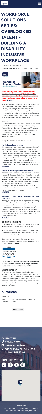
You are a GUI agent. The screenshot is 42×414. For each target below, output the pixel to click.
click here (10, 100)
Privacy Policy (21, 406)
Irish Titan (32, 411)
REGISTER (5, 192)
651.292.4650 (12, 341)
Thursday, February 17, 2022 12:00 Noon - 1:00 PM (19, 68)
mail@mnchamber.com (17, 345)
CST (38, 68)
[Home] (4, 4)
